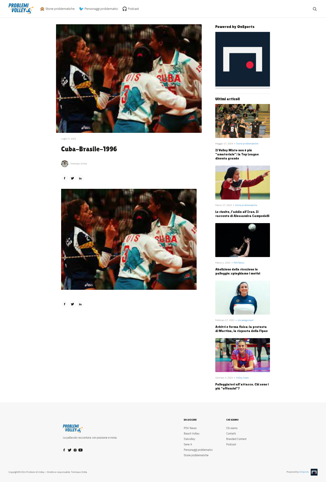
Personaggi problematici (101, 9)
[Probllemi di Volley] (21, 8)
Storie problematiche (60, 9)
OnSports (304, 472)
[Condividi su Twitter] (72, 178)
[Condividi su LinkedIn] (80, 178)
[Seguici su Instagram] (75, 449)
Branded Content (236, 439)
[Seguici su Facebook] (64, 449)
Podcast (133, 9)
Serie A (188, 444)
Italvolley (189, 439)
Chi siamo (232, 428)
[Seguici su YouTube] (80, 449)
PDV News (190, 428)
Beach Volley (192, 433)
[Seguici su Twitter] (69, 449)
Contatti (231, 433)
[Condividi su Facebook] (65, 178)
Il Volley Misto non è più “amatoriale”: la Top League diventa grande (237, 154)
